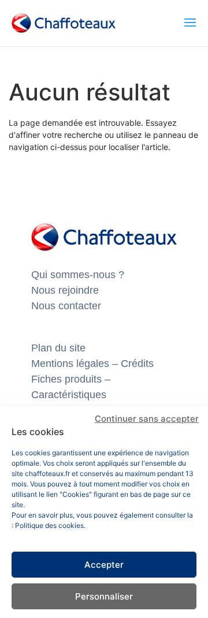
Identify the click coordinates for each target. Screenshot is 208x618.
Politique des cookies (49, 525)
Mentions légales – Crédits (92, 363)
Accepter (104, 564)
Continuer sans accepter (147, 418)
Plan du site (58, 348)
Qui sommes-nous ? (77, 274)
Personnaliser (104, 596)
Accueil (37, 68)
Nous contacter (66, 306)
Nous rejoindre (65, 290)
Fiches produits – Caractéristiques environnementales (75, 394)
